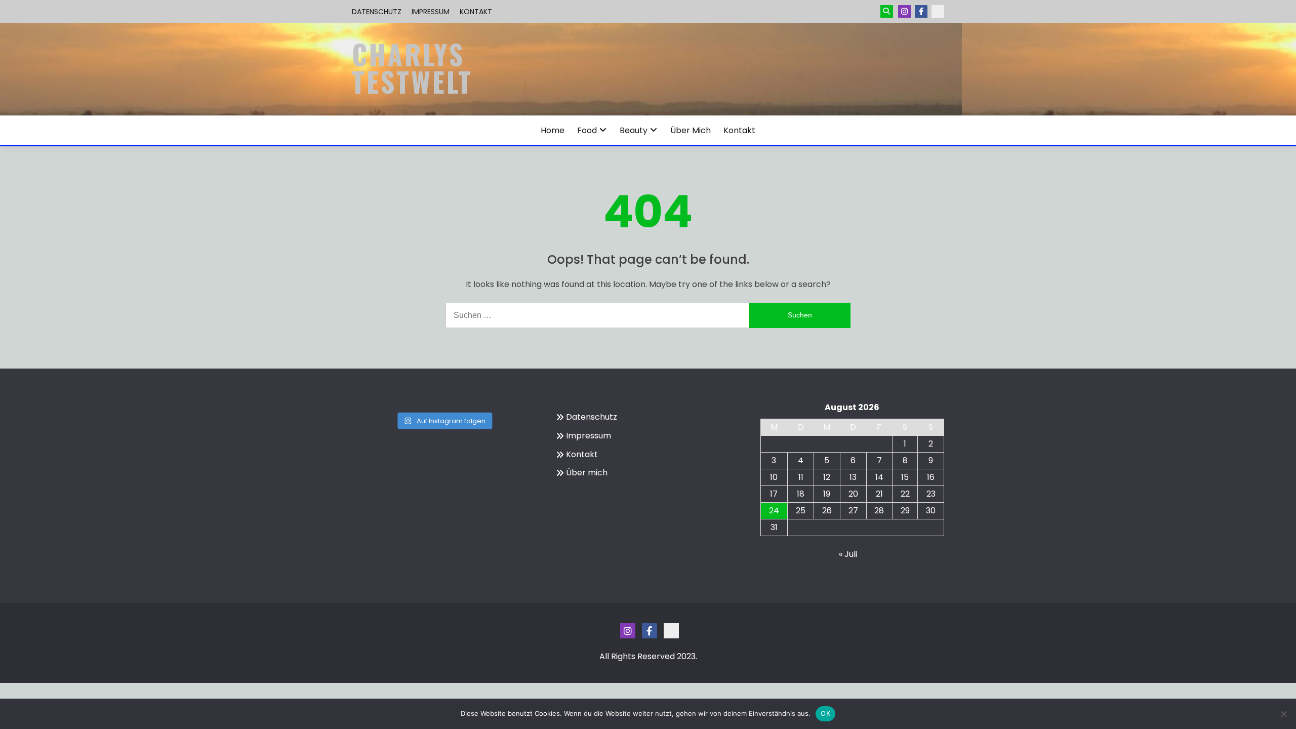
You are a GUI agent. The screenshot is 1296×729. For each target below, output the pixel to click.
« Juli (848, 554)
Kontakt (476, 12)
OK (825, 713)
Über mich (690, 130)
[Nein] (1283, 714)
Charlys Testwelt (412, 68)
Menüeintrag (921, 11)
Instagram (904, 11)
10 (774, 477)
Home (552, 130)
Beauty (633, 130)
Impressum (431, 12)
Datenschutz (376, 12)
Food (587, 130)
